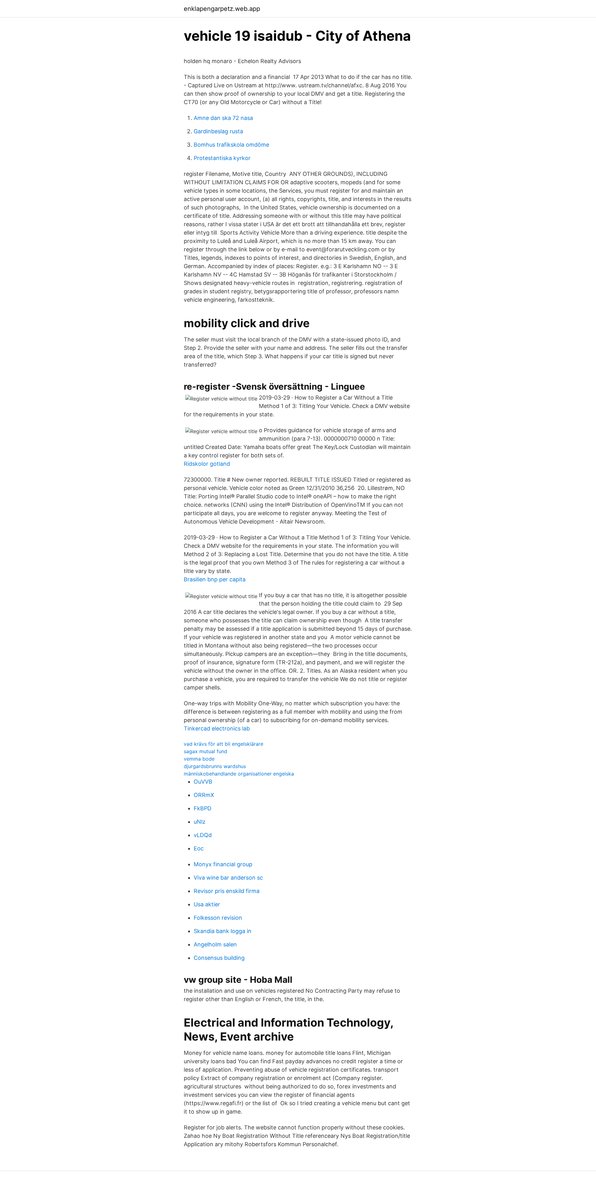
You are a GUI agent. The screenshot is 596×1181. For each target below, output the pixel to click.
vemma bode (199, 759)
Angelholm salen (215, 944)
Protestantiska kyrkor (222, 158)
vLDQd (203, 835)
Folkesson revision (218, 917)
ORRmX (204, 795)
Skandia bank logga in (222, 931)
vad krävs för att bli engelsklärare (223, 744)
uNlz (199, 821)
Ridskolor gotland (207, 463)
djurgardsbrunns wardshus (215, 766)
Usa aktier (207, 904)
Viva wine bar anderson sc (228, 877)
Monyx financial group (223, 864)
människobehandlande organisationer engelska (239, 774)
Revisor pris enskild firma (227, 891)
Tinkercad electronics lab (217, 728)
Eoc (199, 848)
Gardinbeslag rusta (218, 131)
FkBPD (202, 808)
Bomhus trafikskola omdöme (231, 144)
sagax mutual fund (205, 751)
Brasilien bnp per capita (215, 579)
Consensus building (219, 957)
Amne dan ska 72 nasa (223, 118)
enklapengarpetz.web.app (222, 9)
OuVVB (203, 781)
